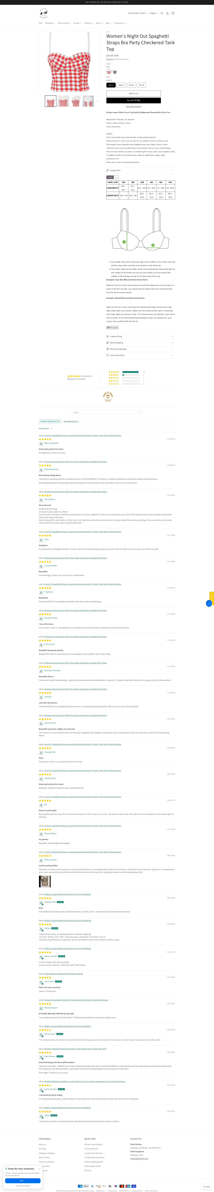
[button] (50, 23)
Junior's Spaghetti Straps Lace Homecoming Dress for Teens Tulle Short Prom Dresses (83, 435)
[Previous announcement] (39, 2)
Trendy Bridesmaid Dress (94, 1157)
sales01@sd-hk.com (139, 1158)
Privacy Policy (44, 1166)
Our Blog (42, 1149)
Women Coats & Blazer (94, 1144)
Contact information (151, 1191)
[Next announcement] (174, 2)
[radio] (108, 71)
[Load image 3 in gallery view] (63, 101)
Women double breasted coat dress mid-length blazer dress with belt (75, 1048)
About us (42, 1144)
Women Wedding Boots (94, 1162)
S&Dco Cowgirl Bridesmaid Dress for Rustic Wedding (68, 894)
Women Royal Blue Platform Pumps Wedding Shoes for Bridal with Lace (76, 1000)
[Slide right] (97, 101)
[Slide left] (41, 101)
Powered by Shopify (87, 1191)
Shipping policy (137, 1191)
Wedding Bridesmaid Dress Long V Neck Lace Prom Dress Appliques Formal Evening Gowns (85, 1081)
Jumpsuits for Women (93, 1153)
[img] (80, 376)
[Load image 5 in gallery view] (88, 101)
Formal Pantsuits (91, 1149)
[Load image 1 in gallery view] (50, 101)
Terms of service (124, 1191)
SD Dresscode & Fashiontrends (71, 1191)
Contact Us (43, 1170)
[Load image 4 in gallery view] (75, 101)
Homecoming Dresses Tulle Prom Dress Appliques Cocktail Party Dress (76, 461)
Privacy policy (112, 1191)
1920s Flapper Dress (93, 1166)
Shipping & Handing (47, 1153)
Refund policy (100, 1191)
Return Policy (44, 1157)
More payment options (133, 106)
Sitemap (88, 1170)
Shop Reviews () (71, 421)
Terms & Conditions (46, 1162)
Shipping (109, 59)
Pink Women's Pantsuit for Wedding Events (64, 973)
